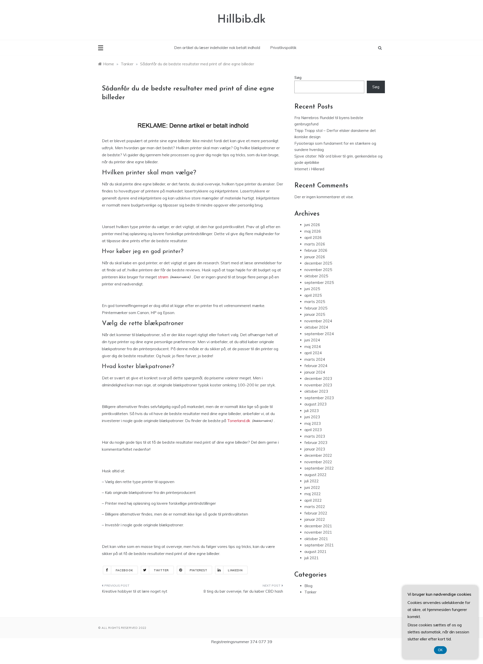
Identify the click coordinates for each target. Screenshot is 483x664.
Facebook (124, 570)
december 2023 (318, 378)
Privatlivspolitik (283, 47)
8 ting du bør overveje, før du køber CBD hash (243, 591)
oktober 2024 (316, 327)
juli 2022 (311, 481)
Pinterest (199, 570)
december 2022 (318, 455)
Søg (298, 77)
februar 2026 (315, 250)
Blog (308, 585)
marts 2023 (314, 436)
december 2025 (318, 263)
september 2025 (319, 282)
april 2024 (313, 352)
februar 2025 (315, 308)
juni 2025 (312, 288)
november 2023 (318, 385)
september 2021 (319, 545)
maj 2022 (312, 493)
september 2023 (319, 397)
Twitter (161, 570)
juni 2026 (312, 224)
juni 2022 (312, 487)
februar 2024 (315, 365)
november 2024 (318, 321)
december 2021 (318, 526)
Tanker (310, 592)
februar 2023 (315, 442)
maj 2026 (312, 231)
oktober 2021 (316, 538)
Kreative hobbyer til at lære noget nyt (134, 591)
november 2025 (318, 269)
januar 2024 (314, 372)
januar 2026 (314, 256)
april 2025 (313, 295)
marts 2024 (314, 359)
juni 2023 (312, 417)
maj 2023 (312, 423)
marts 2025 (314, 301)
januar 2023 (314, 449)
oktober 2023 (316, 391)
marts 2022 (314, 506)
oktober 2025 (316, 276)
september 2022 (319, 468)
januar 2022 (314, 519)
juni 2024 (312, 340)
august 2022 (315, 474)
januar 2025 (314, 314)
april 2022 (313, 500)
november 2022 (318, 461)
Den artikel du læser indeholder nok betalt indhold (217, 47)
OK (440, 650)
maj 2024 (312, 346)
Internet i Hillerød (309, 169)
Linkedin (235, 570)
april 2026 (313, 237)
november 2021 (318, 532)
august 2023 (315, 404)
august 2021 (315, 551)
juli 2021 (311, 557)
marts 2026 (314, 244)
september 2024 (319, 333)
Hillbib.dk (241, 19)
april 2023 (313, 429)
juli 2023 (311, 410)
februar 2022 (315, 513)
